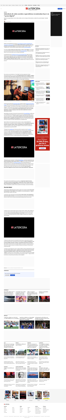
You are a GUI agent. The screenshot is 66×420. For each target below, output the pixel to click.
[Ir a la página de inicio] (33, 9)
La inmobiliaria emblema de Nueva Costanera (21, 345)
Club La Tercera (30, 5)
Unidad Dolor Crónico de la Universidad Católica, (19, 54)
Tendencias (29, 342)
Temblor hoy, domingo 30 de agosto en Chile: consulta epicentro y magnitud (40, 103)
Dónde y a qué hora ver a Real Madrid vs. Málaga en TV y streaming (41, 95)
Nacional (7, 5)
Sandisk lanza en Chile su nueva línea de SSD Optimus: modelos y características (9, 385)
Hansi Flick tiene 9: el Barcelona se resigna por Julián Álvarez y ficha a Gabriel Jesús (44, 362)
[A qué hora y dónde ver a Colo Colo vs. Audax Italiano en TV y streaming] (11, 324)
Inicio (1, 5)
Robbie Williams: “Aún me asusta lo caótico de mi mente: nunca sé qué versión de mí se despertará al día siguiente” (21, 381)
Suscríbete (13, 275)
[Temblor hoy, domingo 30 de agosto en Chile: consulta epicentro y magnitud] (48, 103)
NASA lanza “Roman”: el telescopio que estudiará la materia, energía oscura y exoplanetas (32, 385)
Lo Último (26, 5)
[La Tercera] (7, 399)
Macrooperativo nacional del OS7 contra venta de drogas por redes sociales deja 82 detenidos (42, 59)
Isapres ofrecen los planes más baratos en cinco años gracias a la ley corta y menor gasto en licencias (21, 362)
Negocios (10, 5)
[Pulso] (15, 399)
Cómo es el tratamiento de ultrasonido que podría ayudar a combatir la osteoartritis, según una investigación (40, 88)
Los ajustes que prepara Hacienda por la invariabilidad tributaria (20, 357)
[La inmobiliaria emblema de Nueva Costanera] (21, 352)
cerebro (29, 129)
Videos (23, 5)
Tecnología (13, 5)
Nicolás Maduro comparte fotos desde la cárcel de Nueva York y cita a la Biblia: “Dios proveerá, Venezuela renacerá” (43, 66)
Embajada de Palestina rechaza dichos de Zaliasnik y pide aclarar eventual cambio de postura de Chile (43, 56)
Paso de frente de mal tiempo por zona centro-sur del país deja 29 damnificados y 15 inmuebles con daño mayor (43, 49)
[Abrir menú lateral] (1, 8)
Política (4, 5)
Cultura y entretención (19, 366)
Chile (5, 342)
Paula (40, 366)
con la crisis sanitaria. (27, 47)
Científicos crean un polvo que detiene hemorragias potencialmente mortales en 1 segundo (32, 357)
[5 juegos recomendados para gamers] (44, 299)
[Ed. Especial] (30, 399)
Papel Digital (35, 5)
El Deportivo (16, 5)
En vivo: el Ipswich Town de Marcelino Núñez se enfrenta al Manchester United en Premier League (43, 358)
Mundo (20, 5)
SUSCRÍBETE (42, 148)
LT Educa (38, 5)
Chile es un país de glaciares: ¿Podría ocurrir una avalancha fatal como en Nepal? (32, 293)
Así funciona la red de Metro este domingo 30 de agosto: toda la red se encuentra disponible (42, 318)
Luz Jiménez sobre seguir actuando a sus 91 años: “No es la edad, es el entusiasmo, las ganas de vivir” (44, 370)
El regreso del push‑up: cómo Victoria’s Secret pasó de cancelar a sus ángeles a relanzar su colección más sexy (32, 363)
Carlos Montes (9, 21)
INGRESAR (64, 8)
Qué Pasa (5, 12)
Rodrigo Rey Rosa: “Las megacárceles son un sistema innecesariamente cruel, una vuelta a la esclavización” (21, 385)
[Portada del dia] (42, 133)
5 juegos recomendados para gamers (43, 292)
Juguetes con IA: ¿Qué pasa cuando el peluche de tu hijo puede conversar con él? (44, 380)
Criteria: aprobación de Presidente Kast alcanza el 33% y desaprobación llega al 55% (43, 53)
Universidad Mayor (27, 113)
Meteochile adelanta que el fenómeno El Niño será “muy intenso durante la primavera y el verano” (9, 293)
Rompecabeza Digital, (16, 103)
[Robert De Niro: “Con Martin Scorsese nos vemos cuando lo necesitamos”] (21, 375)
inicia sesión (7, 275)
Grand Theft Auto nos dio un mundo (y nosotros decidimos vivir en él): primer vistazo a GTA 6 (21, 293)
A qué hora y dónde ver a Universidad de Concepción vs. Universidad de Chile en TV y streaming (27, 318)
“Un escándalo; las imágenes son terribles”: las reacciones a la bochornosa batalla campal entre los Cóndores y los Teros (44, 346)
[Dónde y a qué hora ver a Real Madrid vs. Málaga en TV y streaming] (48, 96)
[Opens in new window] (23, 399)
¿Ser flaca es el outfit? (42, 384)
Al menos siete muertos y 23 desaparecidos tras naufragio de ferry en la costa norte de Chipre (42, 62)
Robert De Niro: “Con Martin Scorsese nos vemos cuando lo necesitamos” (21, 369)
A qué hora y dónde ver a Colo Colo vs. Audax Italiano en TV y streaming (11, 318)
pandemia (11, 129)
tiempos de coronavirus (17, 162)
